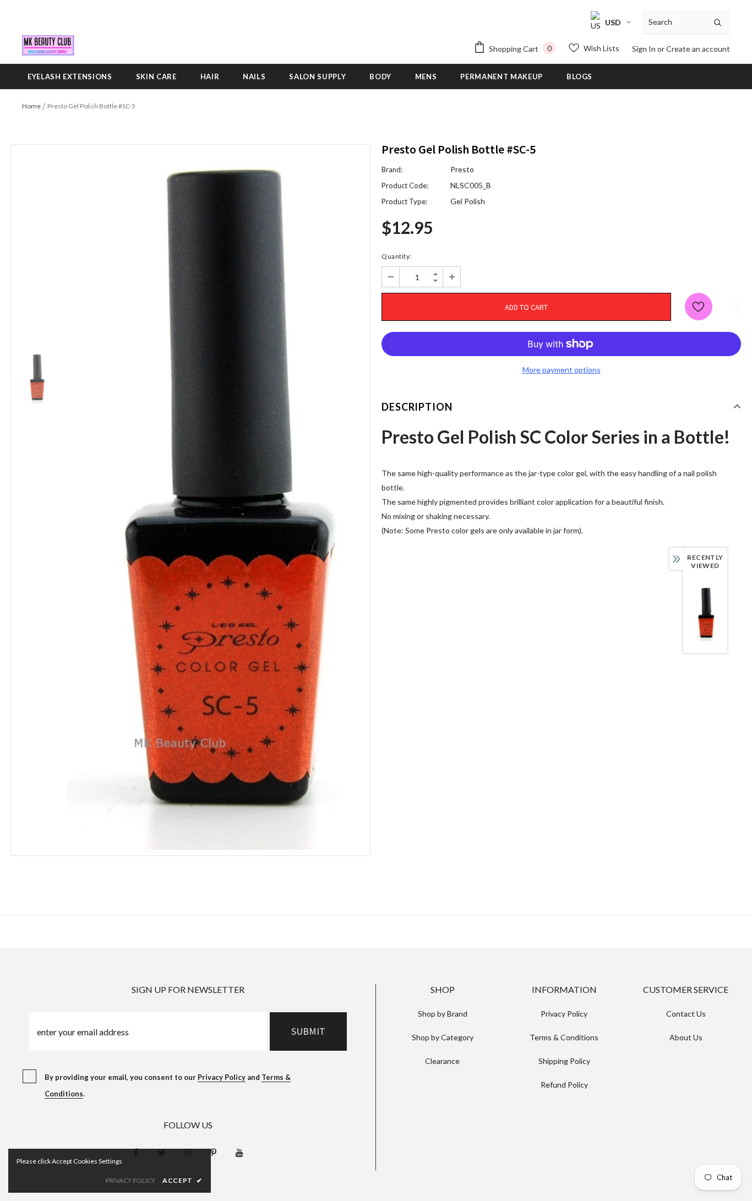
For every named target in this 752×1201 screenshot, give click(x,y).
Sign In (644, 48)
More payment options (561, 369)
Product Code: (405, 185)
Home (31, 106)
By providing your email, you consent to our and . (168, 1085)
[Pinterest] (214, 1152)
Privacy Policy (222, 1077)
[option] (215, 500)
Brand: (392, 169)
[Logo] (48, 45)
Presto (462, 169)
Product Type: (404, 201)
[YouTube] (239, 1152)
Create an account (698, 48)
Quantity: (397, 256)
